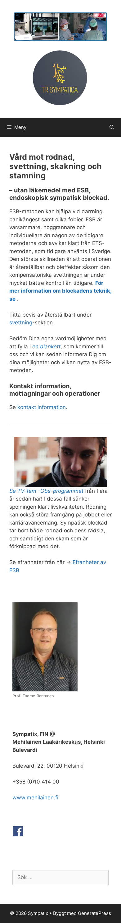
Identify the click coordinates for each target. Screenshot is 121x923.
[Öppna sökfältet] (112, 127)
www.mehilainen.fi (35, 797)
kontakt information (41, 407)
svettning (20, 322)
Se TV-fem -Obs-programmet (46, 491)
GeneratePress (94, 913)
